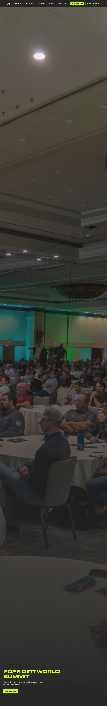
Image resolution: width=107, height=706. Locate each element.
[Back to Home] (17, 4)
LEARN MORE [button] (10, 691)
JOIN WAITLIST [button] (77, 3)
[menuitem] (32, 3)
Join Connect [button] (93, 3)
